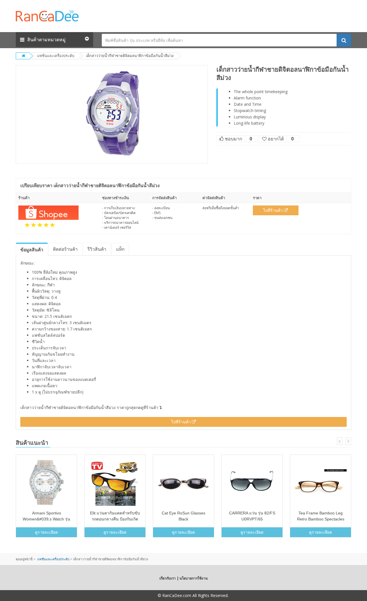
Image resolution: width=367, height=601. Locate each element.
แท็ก (120, 249)
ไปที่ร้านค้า (273, 210)
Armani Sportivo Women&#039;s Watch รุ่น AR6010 (46, 519)
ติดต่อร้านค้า (65, 249)
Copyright (148, 595)
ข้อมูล (31, 249)
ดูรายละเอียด (46, 532)
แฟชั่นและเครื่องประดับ (55, 55)
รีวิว (96, 249)
